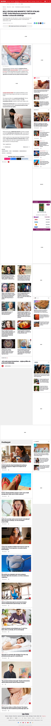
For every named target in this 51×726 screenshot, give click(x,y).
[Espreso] (16, 718)
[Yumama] (38, 718)
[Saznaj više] (48, 78)
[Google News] (30, 723)
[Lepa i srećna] (3, 1)
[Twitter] (21, 723)
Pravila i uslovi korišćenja (20, 720)
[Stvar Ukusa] (42, 718)
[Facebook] (18, 723)
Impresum (13, 720)
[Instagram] (25, 723)
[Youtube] (28, 723)
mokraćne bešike (14, 69)
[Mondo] (12, 718)
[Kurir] (8, 718)
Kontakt (25, 720)
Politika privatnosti (37, 720)
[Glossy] (25, 718)
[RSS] (33, 723)
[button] (29, 23)
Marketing (10, 720)
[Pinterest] (23, 723)
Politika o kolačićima (30, 720)
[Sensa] (33, 718)
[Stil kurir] (22, 718)
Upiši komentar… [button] (8, 365)
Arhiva (41, 720)
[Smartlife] (29, 718)
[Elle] (20, 718)
